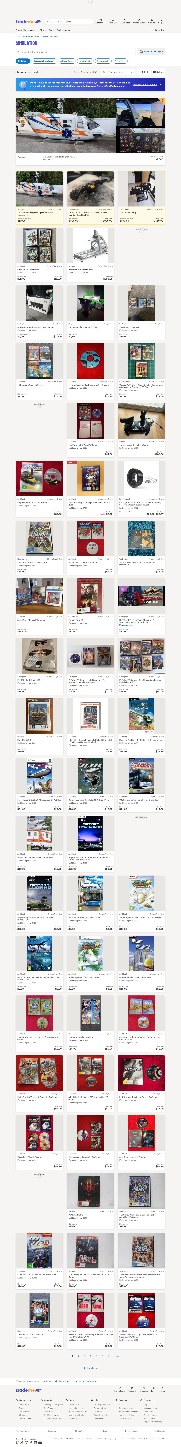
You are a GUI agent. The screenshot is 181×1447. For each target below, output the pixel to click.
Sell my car (73, 1418)
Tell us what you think (88, 1381)
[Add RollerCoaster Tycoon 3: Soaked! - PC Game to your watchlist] (59, 1059)
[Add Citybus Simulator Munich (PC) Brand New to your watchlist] (161, 762)
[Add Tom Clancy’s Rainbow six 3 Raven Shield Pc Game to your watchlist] (110, 1237)
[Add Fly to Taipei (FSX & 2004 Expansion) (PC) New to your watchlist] (59, 762)
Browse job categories (103, 1404)
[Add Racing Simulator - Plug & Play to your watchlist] (110, 289)
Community (149, 1400)
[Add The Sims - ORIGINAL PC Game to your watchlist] (110, 407)
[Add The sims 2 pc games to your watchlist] (161, 289)
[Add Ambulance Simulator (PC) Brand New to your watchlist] (59, 820)
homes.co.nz (53, 1431)
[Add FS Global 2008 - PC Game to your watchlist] (59, 1119)
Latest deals (24, 1404)
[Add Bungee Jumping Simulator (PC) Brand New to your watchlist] (110, 762)
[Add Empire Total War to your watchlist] (110, 582)
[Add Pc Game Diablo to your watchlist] (110, 1177)
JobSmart (98, 1411)
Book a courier (63, 30)
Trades (121, 1404)
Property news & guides (53, 1404)
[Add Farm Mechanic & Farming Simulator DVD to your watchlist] (59, 1237)
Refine (23, 61)
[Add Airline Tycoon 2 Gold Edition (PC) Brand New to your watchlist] (161, 879)
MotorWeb (79, 1431)
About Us (69, 1439)
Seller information (151, 1418)
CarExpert (104, 1431)
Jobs (96, 1400)
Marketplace (25, 1400)
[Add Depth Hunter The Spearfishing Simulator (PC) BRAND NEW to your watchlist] (59, 939)
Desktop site (58, 1439)
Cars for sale (74, 1404)
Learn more (64, 1381)
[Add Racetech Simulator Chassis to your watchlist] (110, 232)
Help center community (153, 1421)
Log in (161, 22)
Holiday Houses (131, 1431)
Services (123, 1400)
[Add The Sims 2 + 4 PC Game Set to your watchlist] (59, 1297)
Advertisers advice (101, 1415)
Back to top (92, 1367)
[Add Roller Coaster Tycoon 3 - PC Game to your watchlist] (110, 1119)
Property (48, 1400)
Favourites (143, 1391)
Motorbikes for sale (76, 1408)
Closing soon (24, 1411)
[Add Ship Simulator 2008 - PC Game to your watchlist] (59, 465)
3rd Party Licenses (151, 1415)
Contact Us (161, 1439)
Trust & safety (149, 1411)
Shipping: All (102, 61)
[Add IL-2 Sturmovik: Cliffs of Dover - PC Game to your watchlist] (161, 1059)
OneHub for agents (51, 1415)
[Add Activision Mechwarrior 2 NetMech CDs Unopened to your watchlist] (161, 525)
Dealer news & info (76, 1415)
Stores (43, 30)
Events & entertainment (128, 1411)
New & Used (84, 61)
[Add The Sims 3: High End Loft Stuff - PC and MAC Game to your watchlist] (59, 999)
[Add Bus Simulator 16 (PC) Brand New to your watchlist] (110, 879)
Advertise (98, 1439)
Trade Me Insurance (23, 1431)
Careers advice (100, 1408)
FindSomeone (159, 1431)
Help (145, 1404)
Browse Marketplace (25, 30)
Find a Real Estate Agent (54, 1418)
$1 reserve (23, 1415)
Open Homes (49, 1411)
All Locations (66, 61)
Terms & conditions (127, 1439)
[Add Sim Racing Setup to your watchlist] (161, 175)
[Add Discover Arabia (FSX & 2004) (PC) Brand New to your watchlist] (161, 702)
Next (117, 1355)
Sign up (151, 22)
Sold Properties (50, 1408)
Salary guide (99, 1418)
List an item (159, 30)
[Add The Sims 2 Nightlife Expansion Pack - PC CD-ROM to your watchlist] (110, 465)
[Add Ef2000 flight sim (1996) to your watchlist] (59, 642)
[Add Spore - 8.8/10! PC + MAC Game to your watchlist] (110, 525)
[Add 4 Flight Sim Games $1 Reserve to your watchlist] (59, 347)
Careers (80, 1439)
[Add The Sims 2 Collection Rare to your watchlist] (110, 999)
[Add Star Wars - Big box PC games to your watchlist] (59, 582)
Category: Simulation (43, 61)
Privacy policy (110, 1439)
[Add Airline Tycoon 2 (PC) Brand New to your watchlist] (110, 939)
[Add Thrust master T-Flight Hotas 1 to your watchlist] (161, 407)
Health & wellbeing (126, 1415)
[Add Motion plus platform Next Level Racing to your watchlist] (59, 289)
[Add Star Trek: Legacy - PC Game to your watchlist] (161, 1119)
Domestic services (126, 1408)
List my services (125, 1418)
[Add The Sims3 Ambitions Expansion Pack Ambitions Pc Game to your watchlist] (161, 1177)
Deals (51, 30)
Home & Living (25, 1418)
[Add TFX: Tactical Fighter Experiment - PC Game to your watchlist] (110, 347)
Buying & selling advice (78, 1411)
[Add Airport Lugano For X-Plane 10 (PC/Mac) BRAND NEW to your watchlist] (59, 879)
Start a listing (119, 1391)
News (89, 1439)
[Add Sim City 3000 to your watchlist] (59, 702)
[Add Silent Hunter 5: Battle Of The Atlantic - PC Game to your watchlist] (110, 1059)
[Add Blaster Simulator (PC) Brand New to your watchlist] (161, 939)
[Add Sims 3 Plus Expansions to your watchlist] (59, 232)
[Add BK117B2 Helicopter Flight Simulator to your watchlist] (161, 102)
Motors (72, 1400)
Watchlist (132, 1391)
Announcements (150, 1408)
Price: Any (119, 61)
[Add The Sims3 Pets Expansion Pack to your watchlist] (59, 525)
